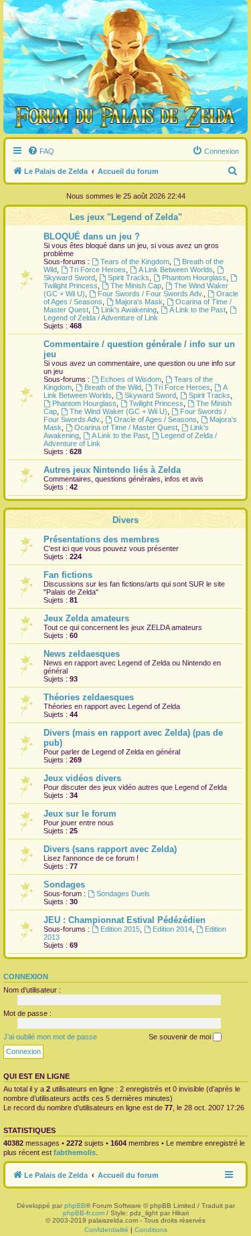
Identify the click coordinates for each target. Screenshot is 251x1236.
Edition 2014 (172, 929)
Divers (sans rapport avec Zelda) (110, 849)
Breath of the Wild (112, 387)
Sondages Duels (123, 894)
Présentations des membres (101, 539)
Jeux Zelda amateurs (86, 618)
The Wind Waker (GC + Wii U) (118, 411)
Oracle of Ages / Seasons (155, 419)
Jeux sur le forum (80, 814)
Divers (125, 520)
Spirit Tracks (128, 278)
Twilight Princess (156, 403)
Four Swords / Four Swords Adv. (150, 294)
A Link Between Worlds (176, 270)
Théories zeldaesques (89, 697)
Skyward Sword (150, 395)
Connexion (25, 976)
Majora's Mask (139, 302)
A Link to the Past (197, 310)
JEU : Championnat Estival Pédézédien (124, 920)
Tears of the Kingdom (134, 262)
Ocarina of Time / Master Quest (125, 427)
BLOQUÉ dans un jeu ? (92, 236)
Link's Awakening (129, 310)
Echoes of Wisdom (130, 379)
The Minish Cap (135, 286)
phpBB (75, 1205)
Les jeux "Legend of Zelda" (126, 217)
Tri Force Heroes (98, 270)
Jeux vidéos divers (82, 778)
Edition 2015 (120, 929)
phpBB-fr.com (83, 1213)
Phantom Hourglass (194, 278)
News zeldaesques (82, 654)
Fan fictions (68, 575)
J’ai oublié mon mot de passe (50, 1037)
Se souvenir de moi (181, 1037)
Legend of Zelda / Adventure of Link (101, 318)
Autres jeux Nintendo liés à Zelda (112, 470)
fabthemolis (75, 1152)
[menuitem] (40, 151)
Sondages (64, 885)
